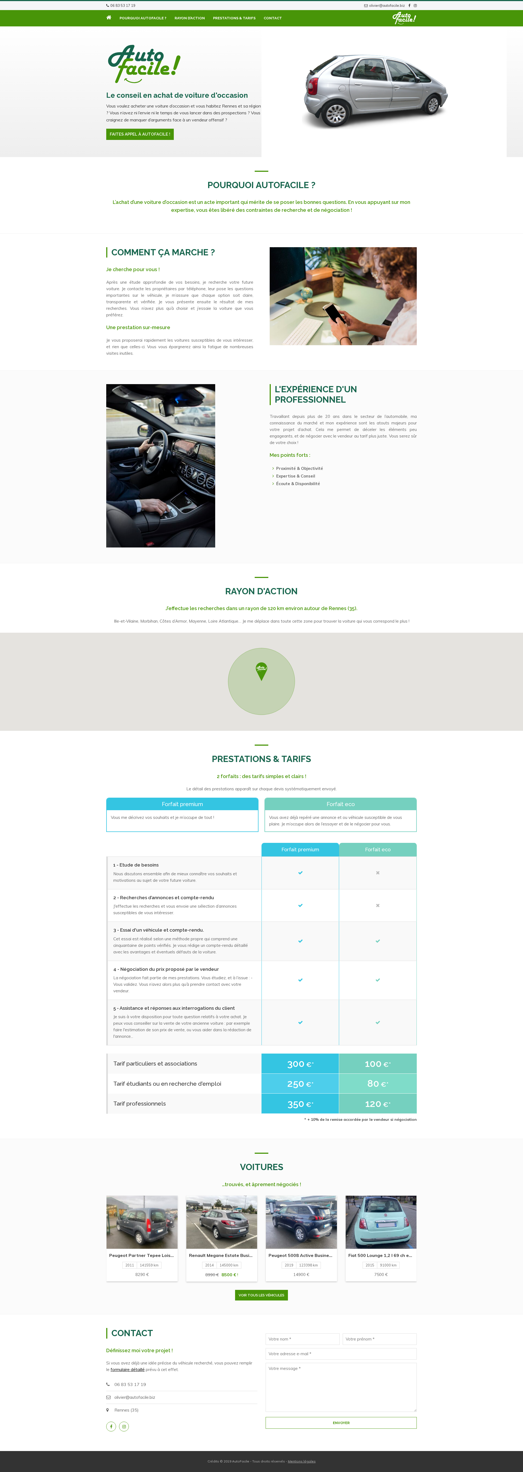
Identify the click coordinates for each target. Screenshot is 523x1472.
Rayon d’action (190, 18)
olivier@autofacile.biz (387, 5)
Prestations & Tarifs (234, 18)
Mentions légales (302, 1461)
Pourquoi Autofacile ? (143, 18)
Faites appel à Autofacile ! (140, 134)
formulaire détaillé (128, 1369)
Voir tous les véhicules (261, 1295)
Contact (273, 18)
